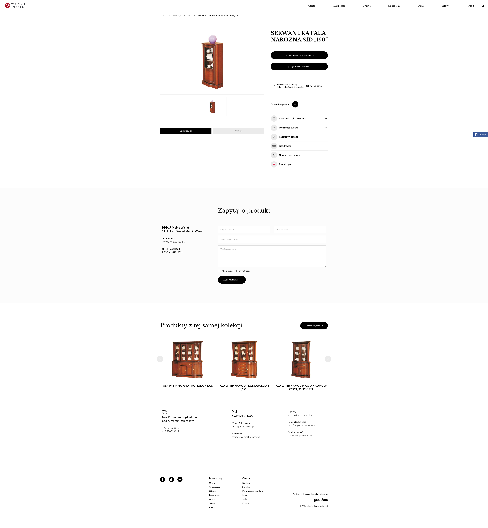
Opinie (421, 6)
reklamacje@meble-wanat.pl (302, 435)
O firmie (367, 6)
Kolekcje (177, 15)
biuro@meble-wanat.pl (243, 426)
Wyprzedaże (339, 6)
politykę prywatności (240, 271)
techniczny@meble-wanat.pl (301, 425)
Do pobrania (394, 6)
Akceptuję (236, 271)
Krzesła (245, 503)
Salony (445, 6)
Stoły (244, 499)
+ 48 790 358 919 (170, 431)
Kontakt (470, 6)
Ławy (244, 495)
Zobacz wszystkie (312, 325)
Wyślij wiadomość (230, 280)
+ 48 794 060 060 (170, 427)
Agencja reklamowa (319, 494)
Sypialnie (246, 487)
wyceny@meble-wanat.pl (300, 415)
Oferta (311, 6)
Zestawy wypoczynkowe (253, 491)
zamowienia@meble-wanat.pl (246, 436)
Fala (189, 15)
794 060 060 (316, 86)
